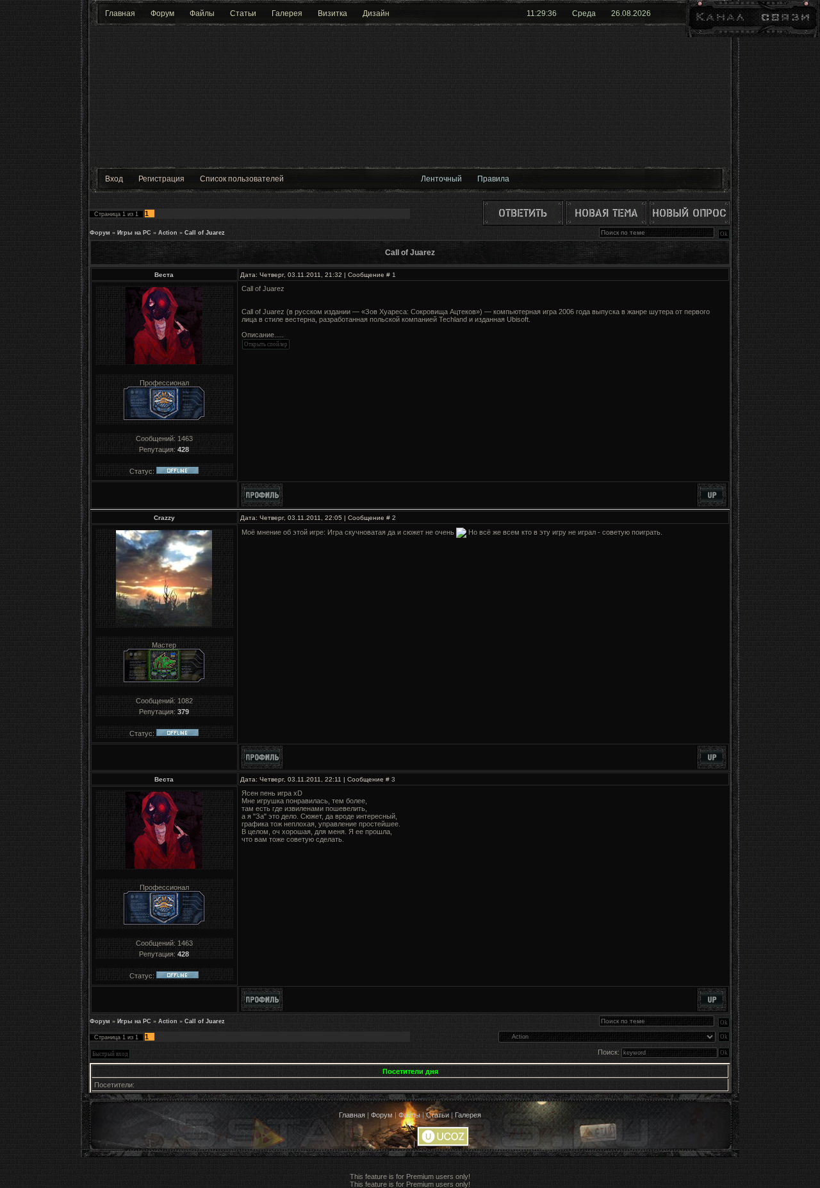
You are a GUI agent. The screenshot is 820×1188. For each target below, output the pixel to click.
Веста (164, 274)
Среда (584, 13)
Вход (114, 178)
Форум (162, 13)
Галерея (287, 13)
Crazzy (164, 517)
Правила (493, 178)
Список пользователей (242, 178)
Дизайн (376, 13)
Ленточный (441, 178)
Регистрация (161, 178)
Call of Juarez (204, 233)
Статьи (243, 13)
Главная (120, 13)
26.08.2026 (631, 13)
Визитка (332, 13)
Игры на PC (134, 233)
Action (167, 233)
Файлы (202, 13)
